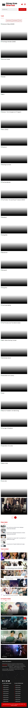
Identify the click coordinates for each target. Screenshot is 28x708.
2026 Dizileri (18, 685)
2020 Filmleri (6, 697)
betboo (4, 675)
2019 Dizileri (17, 699)
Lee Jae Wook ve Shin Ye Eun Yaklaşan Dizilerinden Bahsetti (15, 528)
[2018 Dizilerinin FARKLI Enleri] (14, 574)
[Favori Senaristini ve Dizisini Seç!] (14, 556)
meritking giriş (17, 673)
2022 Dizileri (18, 693)
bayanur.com (12, 678)
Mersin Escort (5, 678)
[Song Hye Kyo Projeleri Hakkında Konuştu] (3, 544)
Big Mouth (4, 628)
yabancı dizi (11, 671)
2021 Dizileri (17, 695)
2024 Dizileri (18, 689)
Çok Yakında (15, 20)
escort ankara (11, 677)
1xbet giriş (19, 675)
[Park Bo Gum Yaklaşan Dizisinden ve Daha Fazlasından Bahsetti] (3, 533)
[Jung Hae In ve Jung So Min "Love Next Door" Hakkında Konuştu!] (3, 538)
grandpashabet (21, 674)
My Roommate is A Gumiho (8, 642)
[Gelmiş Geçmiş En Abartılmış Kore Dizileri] (14, 565)
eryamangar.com (19, 677)
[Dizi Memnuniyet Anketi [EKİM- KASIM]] (14, 583)
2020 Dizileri (18, 697)
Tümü (20, 20)
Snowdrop (4, 656)
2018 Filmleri (5, 701)
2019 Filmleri (5, 699)
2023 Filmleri (6, 691)
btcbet (4, 674)
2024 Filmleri (6, 689)
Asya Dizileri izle (18, 671)
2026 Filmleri (6, 685)
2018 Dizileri (17, 701)
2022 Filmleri (6, 693)
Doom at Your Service (7, 614)
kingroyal (23, 673)
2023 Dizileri (18, 691)
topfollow (12, 673)
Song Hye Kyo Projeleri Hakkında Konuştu (16, 544)
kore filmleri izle (5, 667)
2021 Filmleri (5, 695)
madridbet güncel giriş (12, 674)
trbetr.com (4, 677)
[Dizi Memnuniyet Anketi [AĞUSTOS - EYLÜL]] (14, 592)
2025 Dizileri (18, 687)
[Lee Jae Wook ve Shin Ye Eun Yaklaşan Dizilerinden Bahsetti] (3, 528)
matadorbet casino (11, 675)
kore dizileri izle (17, 670)
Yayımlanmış (9, 20)
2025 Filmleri (6, 687)
